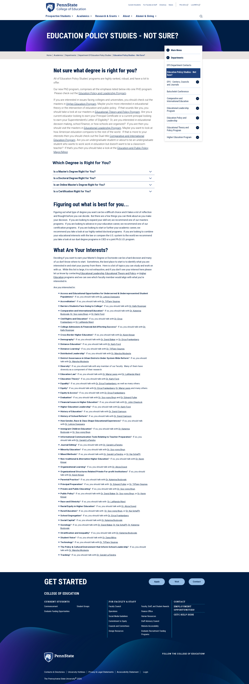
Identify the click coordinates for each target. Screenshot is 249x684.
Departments (70, 55)
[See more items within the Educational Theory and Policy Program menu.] (196, 128)
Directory (163, 5)
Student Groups (83, 606)
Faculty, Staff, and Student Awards (155, 606)
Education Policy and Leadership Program (102, 93)
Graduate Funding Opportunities (57, 611)
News (171, 5)
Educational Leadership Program (102, 127)
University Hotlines (76, 672)
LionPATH (194, 5)
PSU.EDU (182, 5)
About (126, 16)
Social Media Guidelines (118, 616)
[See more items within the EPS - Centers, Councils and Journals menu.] (196, 83)
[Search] (201, 17)
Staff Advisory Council (150, 621)
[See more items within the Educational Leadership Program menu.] (196, 109)
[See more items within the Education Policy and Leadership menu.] (196, 119)
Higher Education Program (81, 103)
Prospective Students (58, 16)
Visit (177, 581)
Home (49, 55)
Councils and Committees (119, 626)
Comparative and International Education (178, 100)
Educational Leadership (92, 273)
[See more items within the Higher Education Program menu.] (196, 136)
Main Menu (176, 50)
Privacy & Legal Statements (101, 672)
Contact (197, 581)
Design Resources (116, 631)
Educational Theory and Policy (120, 273)
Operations (113, 611)
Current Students (134, 5)
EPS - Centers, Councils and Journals (178, 83)
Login (145, 672)
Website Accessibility (150, 626)
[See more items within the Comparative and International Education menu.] (196, 99)
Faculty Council (115, 606)
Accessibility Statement (128, 672)
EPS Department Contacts (179, 65)
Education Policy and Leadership (176, 119)
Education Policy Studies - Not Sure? (181, 73)
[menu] (183, 93)
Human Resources (148, 616)
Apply (157, 581)
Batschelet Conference (178, 91)
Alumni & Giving (145, 16)
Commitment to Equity (118, 621)
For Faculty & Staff (150, 5)
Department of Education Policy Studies (94, 55)
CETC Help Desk (184, 614)
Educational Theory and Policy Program (117, 111)
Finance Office (147, 611)
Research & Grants (106, 16)
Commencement (51, 606)
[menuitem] (183, 56)
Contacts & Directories (54, 672)
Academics (83, 16)
